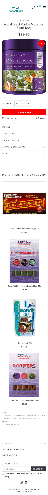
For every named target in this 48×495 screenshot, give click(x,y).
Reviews (6, 154)
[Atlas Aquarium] (16, 7)
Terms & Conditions (28, 473)
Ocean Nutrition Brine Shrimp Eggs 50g (24, 228)
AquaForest (24, 20)
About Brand (9, 134)
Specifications (10, 140)
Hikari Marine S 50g (24, 343)
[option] (24, 67)
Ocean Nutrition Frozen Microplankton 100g (24, 286)
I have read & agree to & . (23, 475)
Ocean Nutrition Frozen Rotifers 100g (24, 400)
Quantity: (6, 103)
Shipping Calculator (14, 147)
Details (6, 127)
